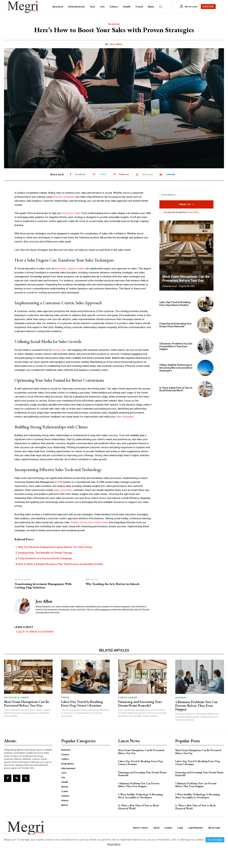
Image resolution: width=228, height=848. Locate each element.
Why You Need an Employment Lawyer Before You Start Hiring (55, 547)
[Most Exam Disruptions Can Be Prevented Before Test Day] (186, 256)
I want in (184, 204)
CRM (58, 482)
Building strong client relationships (89, 522)
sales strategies (125, 416)
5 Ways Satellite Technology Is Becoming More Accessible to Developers (175, 368)
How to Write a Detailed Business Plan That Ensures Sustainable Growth (60, 564)
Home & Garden (127, 697)
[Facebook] (7, 778)
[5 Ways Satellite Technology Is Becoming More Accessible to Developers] (205, 368)
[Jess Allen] (23, 606)
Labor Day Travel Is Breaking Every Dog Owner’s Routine (174, 303)
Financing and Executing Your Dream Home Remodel (175, 325)
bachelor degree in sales (70, 268)
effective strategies (63, 196)
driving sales (60, 349)
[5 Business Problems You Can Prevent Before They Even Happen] (205, 346)
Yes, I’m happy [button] (214, 839)
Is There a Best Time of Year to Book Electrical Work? (175, 389)
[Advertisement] (186, 423)
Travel (65, 697)
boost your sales (71, 213)
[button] (161, 7)
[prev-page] (201, 226)
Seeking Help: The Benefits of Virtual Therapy (45, 552)
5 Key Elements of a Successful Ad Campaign (45, 558)
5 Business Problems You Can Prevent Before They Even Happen (175, 346)
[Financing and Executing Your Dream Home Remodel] (205, 325)
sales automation (63, 490)
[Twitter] (25, 778)
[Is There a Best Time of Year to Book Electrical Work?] (205, 389)
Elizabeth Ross (169, 286)
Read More (114, 844)
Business (114, 24)
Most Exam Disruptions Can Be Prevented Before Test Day (185, 279)
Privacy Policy (192, 212)
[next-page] (207, 226)
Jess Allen (115, 44)
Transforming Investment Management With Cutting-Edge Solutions (43, 585)
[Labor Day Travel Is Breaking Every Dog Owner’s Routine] (205, 304)
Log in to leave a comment (35, 631)
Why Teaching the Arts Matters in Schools (113, 584)
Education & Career (16, 697)
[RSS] (16, 778)
